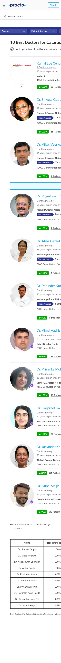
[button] (13, 31)
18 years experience (47, 71)
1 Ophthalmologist (46, 67)
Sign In (53, 5)
